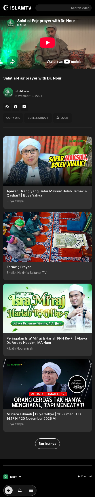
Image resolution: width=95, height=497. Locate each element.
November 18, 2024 (28, 95)
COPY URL (13, 117)
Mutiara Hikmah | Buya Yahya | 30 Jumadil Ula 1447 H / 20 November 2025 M (44, 416)
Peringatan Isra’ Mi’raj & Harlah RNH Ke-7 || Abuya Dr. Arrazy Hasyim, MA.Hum (47, 340)
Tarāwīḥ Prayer (19, 267)
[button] (7, 107)
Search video (80, 8)
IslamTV (15, 476)
